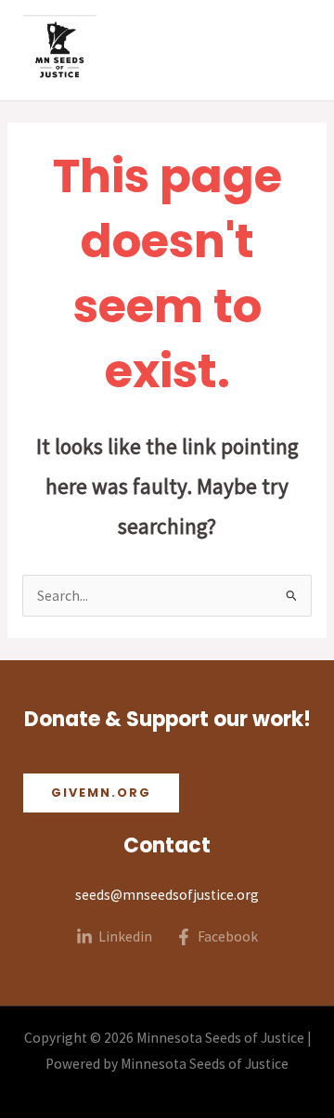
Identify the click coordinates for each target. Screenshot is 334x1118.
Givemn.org (101, 792)
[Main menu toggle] (295, 50)
